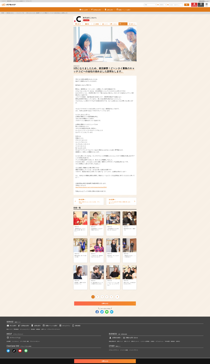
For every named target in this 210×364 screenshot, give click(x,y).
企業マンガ (43, 329)
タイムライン (66, 325)
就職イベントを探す (51, 325)
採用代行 (178, 341)
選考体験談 (16, 329)
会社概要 (8, 341)
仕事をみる (105, 303)
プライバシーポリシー (35, 341)
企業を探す (37, 325)
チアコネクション (160, 341)
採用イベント (120, 341)
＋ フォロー (86, 20)
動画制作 (173, 341)
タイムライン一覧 (20, 12)
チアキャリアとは (15, 337)
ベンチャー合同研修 (144, 341)
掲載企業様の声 (112, 341)
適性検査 (77, 325)
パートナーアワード (133, 350)
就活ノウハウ (9, 329)
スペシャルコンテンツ (25, 329)
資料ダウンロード (135, 341)
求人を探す (13, 325)
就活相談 (33, 329)
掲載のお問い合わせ (132, 337)
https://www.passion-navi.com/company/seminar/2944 (91, 187)
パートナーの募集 (124, 350)
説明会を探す (25, 325)
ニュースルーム (15, 341)
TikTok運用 (167, 341)
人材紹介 (152, 341)
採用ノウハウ (127, 341)
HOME (2, 12)
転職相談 (38, 329)
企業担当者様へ (203, 1)
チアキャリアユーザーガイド (53, 329)
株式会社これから (10, 12)
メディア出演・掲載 (24, 341)
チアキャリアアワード (114, 350)
